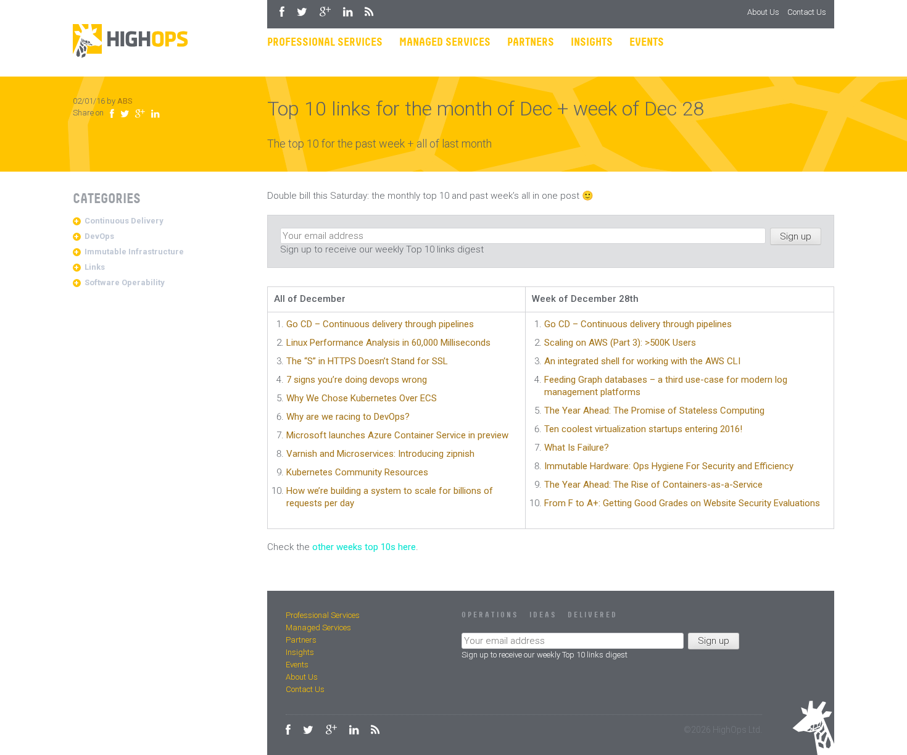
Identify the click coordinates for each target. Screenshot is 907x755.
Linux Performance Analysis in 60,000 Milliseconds (388, 342)
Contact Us (806, 12)
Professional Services (325, 42)
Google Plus (325, 11)
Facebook (282, 11)
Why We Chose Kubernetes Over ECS (361, 398)
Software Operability (125, 282)
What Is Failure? (576, 447)
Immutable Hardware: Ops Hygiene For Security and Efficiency (668, 466)
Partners (530, 42)
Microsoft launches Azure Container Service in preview (397, 435)
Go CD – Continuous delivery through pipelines (380, 324)
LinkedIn (347, 11)
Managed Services (445, 42)
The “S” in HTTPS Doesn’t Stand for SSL (367, 361)
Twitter (302, 11)
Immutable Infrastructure (134, 251)
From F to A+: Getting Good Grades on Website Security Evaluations (682, 503)
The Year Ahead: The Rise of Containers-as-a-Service (653, 484)
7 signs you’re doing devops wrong (356, 379)
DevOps (99, 236)
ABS (125, 101)
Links (95, 267)
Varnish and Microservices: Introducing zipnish (380, 453)
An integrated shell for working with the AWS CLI (642, 361)
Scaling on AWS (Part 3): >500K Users (620, 342)
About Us (763, 12)
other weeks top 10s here (364, 547)
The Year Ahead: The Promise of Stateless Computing (654, 410)
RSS (369, 11)
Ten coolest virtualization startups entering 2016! (643, 429)
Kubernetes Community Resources (357, 472)
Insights (592, 42)
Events (646, 42)
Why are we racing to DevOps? (348, 416)
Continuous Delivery (124, 220)
